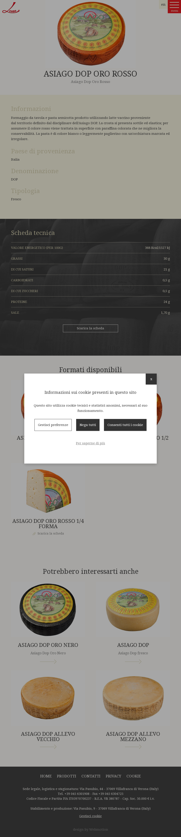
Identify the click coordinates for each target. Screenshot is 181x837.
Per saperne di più (90, 443)
